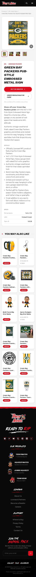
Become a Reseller (18, 503)
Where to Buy (18, 520)
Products (4, 11)
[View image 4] (25, 54)
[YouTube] (13, 438)
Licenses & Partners (18, 500)
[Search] (26, 3)
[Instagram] (5, 438)
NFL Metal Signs (13, 11)
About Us (18, 496)
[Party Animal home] (9, 3)
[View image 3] (18, 54)
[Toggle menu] (32, 3)
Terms (18, 527)
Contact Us (18, 530)
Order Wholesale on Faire (15, 96)
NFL (5, 64)
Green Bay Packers (15, 64)
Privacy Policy (18, 523)
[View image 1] (4, 54)
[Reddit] (22, 438)
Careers (18, 507)
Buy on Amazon (17, 89)
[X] (18, 438)
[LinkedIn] (27, 438)
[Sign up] (30, 553)
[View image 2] (11, 54)
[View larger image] (18, 33)
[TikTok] (9, 438)
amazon (6, 263)
